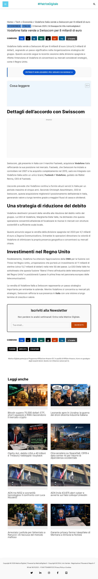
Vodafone (34, 349)
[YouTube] (66, 573)
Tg (62, 39)
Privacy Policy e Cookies (63, 567)
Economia (27, 22)
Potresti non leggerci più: (49, 72)
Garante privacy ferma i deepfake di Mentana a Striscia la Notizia (70, 533)
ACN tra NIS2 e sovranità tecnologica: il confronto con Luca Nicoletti (26, 495)
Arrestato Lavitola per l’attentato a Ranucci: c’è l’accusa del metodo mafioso (26, 534)
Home (10, 22)
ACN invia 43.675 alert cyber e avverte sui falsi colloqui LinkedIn (69, 493)
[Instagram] (49, 573)
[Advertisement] (49, 139)
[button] (94, 4)
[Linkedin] (40, 573)
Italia (26, 26)
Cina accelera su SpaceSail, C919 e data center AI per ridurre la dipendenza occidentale (70, 455)
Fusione (12, 349)
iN (34, 39)
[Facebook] (58, 573)
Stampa (71, 39)
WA (41, 39)
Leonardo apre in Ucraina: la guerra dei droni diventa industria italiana (70, 413)
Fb (22, 39)
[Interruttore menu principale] (5, 4)
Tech (17, 22)
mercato (23, 349)
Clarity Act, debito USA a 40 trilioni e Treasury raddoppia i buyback (27, 454)
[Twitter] (31, 573)
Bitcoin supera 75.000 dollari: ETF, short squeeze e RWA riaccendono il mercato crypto (27, 415)
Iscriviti (79, 325)
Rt (55, 39)
